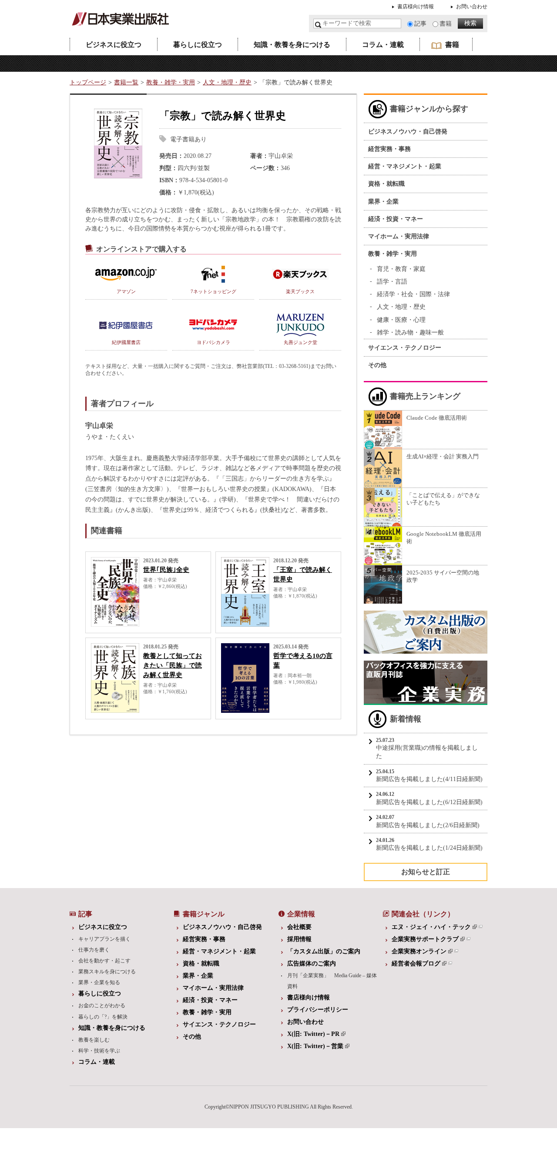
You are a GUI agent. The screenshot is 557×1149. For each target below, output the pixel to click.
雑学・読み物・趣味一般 (410, 332)
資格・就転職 (386, 183)
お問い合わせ (471, 6)
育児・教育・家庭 (401, 269)
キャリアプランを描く (104, 939)
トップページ (88, 82)
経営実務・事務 (389, 149)
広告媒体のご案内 (311, 963)
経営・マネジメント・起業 (404, 166)
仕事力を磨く (94, 950)
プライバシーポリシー (317, 1009)
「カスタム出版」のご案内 (323, 951)
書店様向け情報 (415, 6)
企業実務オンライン (419, 951)
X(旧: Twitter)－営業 (315, 1046)
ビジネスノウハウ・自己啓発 (407, 131)
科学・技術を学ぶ (99, 1051)
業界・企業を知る (99, 982)
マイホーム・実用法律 (398, 236)
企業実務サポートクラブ (425, 939)
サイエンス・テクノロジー (404, 347)
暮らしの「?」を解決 (103, 1017)
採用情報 (299, 939)
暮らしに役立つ (197, 44)
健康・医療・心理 (401, 320)
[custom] (425, 649)
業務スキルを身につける (107, 972)
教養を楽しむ (94, 1040)
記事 (420, 23)
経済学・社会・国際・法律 (413, 294)
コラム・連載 (383, 44)
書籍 (446, 23)
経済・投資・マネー (395, 219)
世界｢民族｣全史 (166, 569)
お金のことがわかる (101, 1005)
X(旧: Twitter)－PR (313, 1034)
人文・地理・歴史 (227, 82)
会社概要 (299, 927)
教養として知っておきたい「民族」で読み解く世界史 (172, 665)
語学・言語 (392, 281)
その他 (377, 365)
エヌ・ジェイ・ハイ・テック (431, 927)
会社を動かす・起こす (104, 961)
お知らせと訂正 (425, 871)
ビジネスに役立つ (113, 44)
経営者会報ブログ (416, 963)
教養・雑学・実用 (170, 82)
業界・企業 (383, 201)
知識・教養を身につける (292, 44)
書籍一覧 (126, 82)
